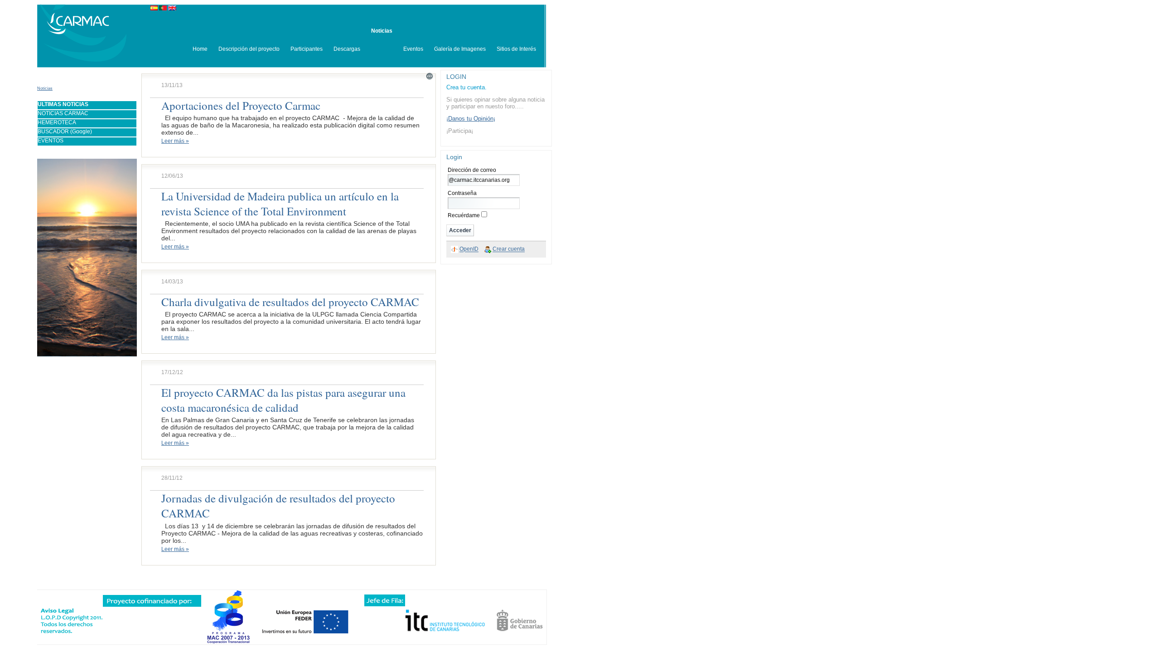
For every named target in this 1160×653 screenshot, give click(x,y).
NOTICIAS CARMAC (63, 113)
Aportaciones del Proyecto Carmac (240, 105)
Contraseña (462, 193)
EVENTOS (50, 140)
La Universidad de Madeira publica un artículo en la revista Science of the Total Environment (280, 204)
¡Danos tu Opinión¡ (470, 118)
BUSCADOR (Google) (65, 131)
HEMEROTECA (57, 122)
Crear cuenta (509, 249)
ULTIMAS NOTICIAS (63, 104)
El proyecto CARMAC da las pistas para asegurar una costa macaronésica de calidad (283, 400)
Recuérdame (464, 215)
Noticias (45, 88)
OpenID (468, 249)
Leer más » (175, 141)
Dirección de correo (472, 170)
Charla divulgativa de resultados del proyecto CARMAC (290, 301)
